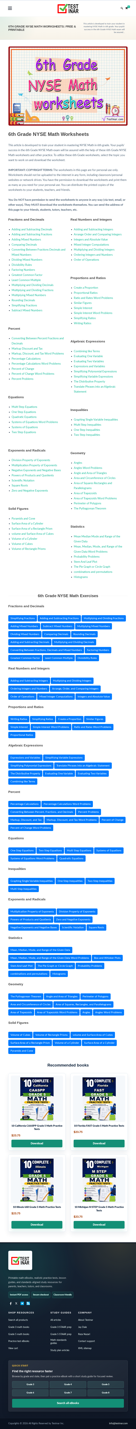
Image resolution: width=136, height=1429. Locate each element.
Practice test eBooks (18, 1341)
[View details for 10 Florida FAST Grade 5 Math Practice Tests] (99, 1111)
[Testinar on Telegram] (22, 1303)
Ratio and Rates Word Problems (93, 298)
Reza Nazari (84, 1334)
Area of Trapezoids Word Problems (95, 498)
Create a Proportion (86, 287)
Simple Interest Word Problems (93, 313)
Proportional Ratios (86, 292)
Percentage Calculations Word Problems (36, 363)
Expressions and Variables (89, 366)
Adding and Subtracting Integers (93, 229)
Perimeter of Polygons (87, 503)
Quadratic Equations (24, 417)
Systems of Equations (25, 427)
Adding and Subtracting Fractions (32, 234)
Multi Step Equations (24, 406)
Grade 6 (30, 1393)
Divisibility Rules (22, 264)
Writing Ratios (82, 323)
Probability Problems (87, 556)
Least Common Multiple (26, 280)
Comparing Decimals (24, 244)
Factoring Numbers (23, 269)
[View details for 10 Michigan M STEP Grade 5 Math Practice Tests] (99, 1193)
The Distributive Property (89, 381)
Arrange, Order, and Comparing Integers (75, 688)
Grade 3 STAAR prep (60, 1327)
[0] (126, 8)
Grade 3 (30, 1384)
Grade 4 (68, 1384)
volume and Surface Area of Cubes (33, 533)
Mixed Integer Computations (91, 244)
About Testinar (85, 1320)
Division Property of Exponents (31, 460)
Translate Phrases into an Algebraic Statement (83, 765)
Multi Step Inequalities (87, 424)
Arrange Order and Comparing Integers (98, 234)
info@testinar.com (118, 1423)
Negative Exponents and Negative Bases (36, 470)
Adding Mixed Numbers (26, 239)
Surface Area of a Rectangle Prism (32, 528)
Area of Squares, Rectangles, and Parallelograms (83, 1004)
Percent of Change (23, 368)
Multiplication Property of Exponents (34, 465)
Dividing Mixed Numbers (27, 259)
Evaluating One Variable (88, 356)
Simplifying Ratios (85, 318)
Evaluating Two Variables (89, 361)
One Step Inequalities (87, 430)
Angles (78, 462)
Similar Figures (83, 303)
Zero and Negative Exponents (30, 490)
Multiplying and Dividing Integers (94, 249)
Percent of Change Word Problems (33, 373)
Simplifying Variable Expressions (93, 376)
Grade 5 (105, 1384)
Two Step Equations (24, 432)
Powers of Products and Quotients (33, 475)
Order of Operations (86, 259)
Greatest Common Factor (27, 275)
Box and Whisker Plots (107, 958)
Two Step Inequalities (87, 434)
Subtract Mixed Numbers (27, 310)
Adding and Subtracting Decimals (32, 229)
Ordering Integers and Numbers (93, 254)
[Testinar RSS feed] (28, 1303)
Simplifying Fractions (24, 305)
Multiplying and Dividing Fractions (32, 290)
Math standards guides (58, 1341)
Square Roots (20, 485)
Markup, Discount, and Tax (26, 820)
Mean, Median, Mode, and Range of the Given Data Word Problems (49, 958)
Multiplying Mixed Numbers (29, 295)
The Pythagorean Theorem (90, 508)
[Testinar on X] (16, 1303)
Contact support (86, 1341)
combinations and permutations (93, 572)
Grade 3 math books (18, 1327)
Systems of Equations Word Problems (35, 422)
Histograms (81, 577)
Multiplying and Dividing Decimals (32, 285)
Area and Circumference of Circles (94, 478)
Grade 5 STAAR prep (60, 1334)
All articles (55, 1320)
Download (37, 1143)
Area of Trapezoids (85, 493)
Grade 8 (105, 1393)
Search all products (18, 1320)
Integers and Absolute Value (91, 239)
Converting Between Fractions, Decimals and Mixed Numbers (46, 650)
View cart (13, 1348)
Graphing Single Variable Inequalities (96, 419)
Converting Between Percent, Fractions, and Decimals (41, 812)
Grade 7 (68, 1393)
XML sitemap (85, 1348)
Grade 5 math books (18, 1334)
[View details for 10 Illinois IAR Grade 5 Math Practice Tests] (36, 1193)
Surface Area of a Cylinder (27, 523)
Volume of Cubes (22, 544)
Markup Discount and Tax (27, 348)
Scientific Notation (23, 480)
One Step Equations (24, 412)
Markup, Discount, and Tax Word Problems (38, 353)
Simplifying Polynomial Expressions (95, 371)
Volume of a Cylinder (24, 538)
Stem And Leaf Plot (85, 561)
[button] (10, 8)
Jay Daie (82, 1327)
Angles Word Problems (88, 468)
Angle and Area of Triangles (90, 473)
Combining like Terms (87, 351)
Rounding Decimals (23, 300)
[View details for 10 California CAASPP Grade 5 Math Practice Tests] (36, 1111)
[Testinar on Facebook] (10, 1303)
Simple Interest (83, 308)
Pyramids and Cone (23, 518)
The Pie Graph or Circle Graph (92, 566)
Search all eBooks (68, 1403)
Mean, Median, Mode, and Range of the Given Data (40, 950)
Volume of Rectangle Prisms (29, 549)
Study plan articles (59, 1350)
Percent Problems (22, 379)
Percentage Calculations (26, 358)
